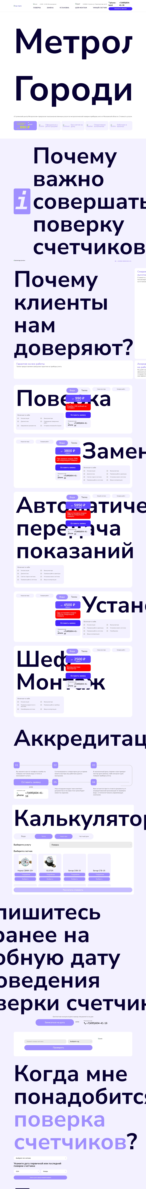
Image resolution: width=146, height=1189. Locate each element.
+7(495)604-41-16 (124, 4)
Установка (64, 8)
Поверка (37, 8)
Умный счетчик (100, 8)
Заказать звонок (120, 9)
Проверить (58, 1047)
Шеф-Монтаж (81, 8)
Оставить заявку (78, 415)
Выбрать (25, 879)
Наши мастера (101, 389)
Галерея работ (121, 389)
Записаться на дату (55, 1022)
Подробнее (26, 875)
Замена (50, 8)
